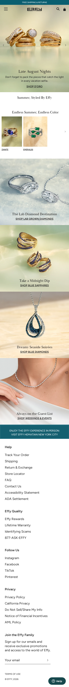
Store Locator (15, 474)
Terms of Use (13, 674)
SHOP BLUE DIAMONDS (34, 352)
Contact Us (13, 486)
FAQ (8, 480)
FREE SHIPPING (29, 2)
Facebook (12, 564)
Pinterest (11, 577)
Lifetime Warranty (18, 525)
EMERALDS (28, 150)
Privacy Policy (15, 597)
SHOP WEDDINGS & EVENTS (34, 418)
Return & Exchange (18, 467)
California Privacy (17, 603)
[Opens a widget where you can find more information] (57, 681)
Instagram (12, 558)
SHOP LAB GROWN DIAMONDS (34, 219)
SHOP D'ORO (34, 86)
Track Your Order (17, 455)
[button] (5, 131)
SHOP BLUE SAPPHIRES (34, 285)
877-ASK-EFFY (15, 538)
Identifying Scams (18, 531)
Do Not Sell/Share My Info (23, 610)
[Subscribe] (48, 660)
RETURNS (42, 2)
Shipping (11, 461)
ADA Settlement (17, 499)
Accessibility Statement (22, 492)
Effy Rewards (14, 519)
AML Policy (13, 622)
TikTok (9, 570)
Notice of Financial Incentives (26, 616)
